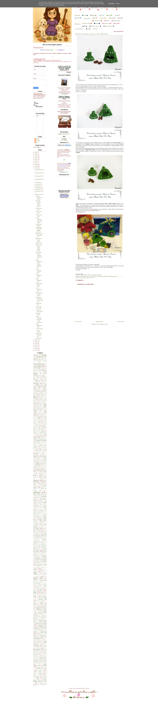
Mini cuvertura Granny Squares (39, 240)
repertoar (44, 608)
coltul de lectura (40, 436)
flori (41, 472)
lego (42, 525)
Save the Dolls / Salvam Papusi (39, 628)
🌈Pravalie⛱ (77, 24)
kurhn (41, 520)
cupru (40, 448)
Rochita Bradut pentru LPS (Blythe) (92, 34)
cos (43, 441)
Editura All (37, 465)
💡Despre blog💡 (103, 18)
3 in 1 (45, 361)
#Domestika (44, 355)
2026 (36, 152)
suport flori (44, 646)
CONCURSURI (64, 93)
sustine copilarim (40, 647)
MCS (34, 544)
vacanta (45, 667)
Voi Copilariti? (64, 140)
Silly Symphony (40, 637)
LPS (44, 530)
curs (45, 448)
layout (37, 524)
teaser (41, 651)
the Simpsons (35, 656)
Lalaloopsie (42, 521)
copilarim (38, 140)
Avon (34, 395)
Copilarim (71, 688)
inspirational (38, 502)
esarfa (34, 466)
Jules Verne (40, 509)
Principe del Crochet (37, 593)
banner (42, 396)
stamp (45, 641)
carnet (45, 418)
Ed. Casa (44, 464)
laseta (45, 523)
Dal (36, 450)
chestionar (44, 427)
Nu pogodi (38, 565)
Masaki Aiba (36, 542)
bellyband (44, 400)
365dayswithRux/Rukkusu (39, 363)
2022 (36, 159)
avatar (37, 394)
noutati (45, 564)
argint (42, 391)
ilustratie (41, 501)
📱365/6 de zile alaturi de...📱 (95, 26)
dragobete (37, 462)
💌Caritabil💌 (117, 15)
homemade (43, 496)
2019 (36, 164)
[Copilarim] (40, 134)
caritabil (44, 417)
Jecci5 (41, 507)
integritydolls (36, 505)
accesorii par (41, 370)
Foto (35, 475)
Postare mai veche (120, 321)
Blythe (85, 276)
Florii (42, 473)
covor (43, 442)
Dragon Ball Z (44, 462)
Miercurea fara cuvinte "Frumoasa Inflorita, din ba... (39, 255)
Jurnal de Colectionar (38, 511)
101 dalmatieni (38, 361)
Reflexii (38, 608)
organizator (41, 570)
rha (36, 142)
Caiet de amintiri (41, 413)
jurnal (42, 510)
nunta (45, 565)
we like (37, 677)
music (38, 561)
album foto (38, 380)
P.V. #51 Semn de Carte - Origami (39, 330)
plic (36, 585)
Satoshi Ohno (36, 627)
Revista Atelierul (42, 612)
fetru (34, 470)
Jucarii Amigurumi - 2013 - (39, 280)
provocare (44, 596)
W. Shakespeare (43, 676)
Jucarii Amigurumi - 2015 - (39, 275)
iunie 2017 (38, 184)
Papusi (77, 277)
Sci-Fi (37, 630)
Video (40, 673)
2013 (36, 345)
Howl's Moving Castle (41, 497)
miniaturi (35, 553)
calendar (35, 415)
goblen (34, 483)
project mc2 (41, 595)
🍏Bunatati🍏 (109, 15)
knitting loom (38, 516)
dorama (38, 461)
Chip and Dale (41, 429)
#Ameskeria (35, 354)
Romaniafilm (36, 614)
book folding (38, 405)
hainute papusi (100, 276)
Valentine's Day (40, 668)
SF (36, 634)
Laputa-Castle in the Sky (38, 523)
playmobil (44, 584)
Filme (45, 470)
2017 (36, 168)
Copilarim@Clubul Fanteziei (41, 440)
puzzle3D (35, 603)
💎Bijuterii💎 (101, 15)
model (45, 558)
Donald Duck (43, 460)
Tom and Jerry (43, 660)
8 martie (39, 368)
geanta (45, 480)
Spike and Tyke (39, 641)
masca (42, 542)
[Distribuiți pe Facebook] (82, 274)
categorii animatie (43, 423)
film (41, 470)
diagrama (39, 457)
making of (38, 533)
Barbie (34, 397)
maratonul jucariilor (40, 537)
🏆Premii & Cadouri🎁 (87, 23)
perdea (41, 579)
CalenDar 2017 (39, 338)
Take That (38, 650)
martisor (44, 539)
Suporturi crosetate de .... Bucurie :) (39, 198)
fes (44, 469)
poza (80, 277)
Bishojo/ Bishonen (43, 403)
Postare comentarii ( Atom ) (102, 324)
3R (45, 366)
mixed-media (43, 556)
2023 (36, 157)
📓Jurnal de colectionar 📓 (108, 26)
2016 (36, 339)
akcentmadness (36, 379)
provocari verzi (42, 599)
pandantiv (35, 573)
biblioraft (43, 401)
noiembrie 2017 (39, 172)
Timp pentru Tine (42, 658)
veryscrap (35, 672)
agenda (38, 376)
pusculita (42, 602)
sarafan (45, 622)
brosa (38, 408)
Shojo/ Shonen (43, 636)
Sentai (37, 632)
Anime (35, 387)
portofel (43, 588)
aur (45, 393)
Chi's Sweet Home (40, 428)
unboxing (39, 667)
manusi (45, 535)
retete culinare (43, 610)
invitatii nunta (38, 506)
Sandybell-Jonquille (42, 621)
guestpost (35, 484)
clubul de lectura (43, 433)
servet (42, 633)
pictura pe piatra (38, 581)
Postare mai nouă (78, 321)
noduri (41, 564)
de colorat (38, 451)
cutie (37, 449)
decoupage (35, 454)
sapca (41, 622)
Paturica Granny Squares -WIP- (39, 285)
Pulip (38, 600)
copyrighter (38, 441)
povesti (41, 589)
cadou (88, 276)
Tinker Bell (38, 659)
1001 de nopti (43, 359)
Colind (44, 435)
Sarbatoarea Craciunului (86, 277)
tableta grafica (36, 649)
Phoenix (42, 580)
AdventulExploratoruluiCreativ (39, 375)
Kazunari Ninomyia (37, 512)
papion (37, 576)
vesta (40, 672)
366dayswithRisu (37, 366)
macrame (35, 532)
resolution (35, 610)
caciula (39, 412)
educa (44, 465)
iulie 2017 (38, 182)
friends (41, 477)
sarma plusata (40, 626)
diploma (44, 457)
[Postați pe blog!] (78, 274)
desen (34, 456)
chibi (34, 429)
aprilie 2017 (38, 187)
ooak (35, 569)
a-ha (39, 369)
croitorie (42, 445)
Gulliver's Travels (43, 484)
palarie (43, 572)
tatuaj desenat (35, 651)
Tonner (35, 664)
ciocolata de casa (36, 431)
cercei (40, 426)
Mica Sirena (41, 547)
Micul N (37, 550)
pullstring (43, 600)
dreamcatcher (38, 464)
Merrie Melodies (38, 546)
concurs (35, 437)
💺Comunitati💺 (78, 18)
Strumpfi (43, 643)
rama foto (38, 605)
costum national (36, 442)
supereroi (44, 645)
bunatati (35, 411)
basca (45, 397)
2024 (36, 155)
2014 (36, 343)
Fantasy (35, 467)
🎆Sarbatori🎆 (97, 23)
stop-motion (38, 642)
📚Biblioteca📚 (93, 15)
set (45, 633)
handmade (105, 276)
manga (37, 534)
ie (36, 501)
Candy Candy (42, 415)
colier (38, 435)
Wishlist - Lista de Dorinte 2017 (39, 335)
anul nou (44, 389)
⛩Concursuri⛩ (87, 18)
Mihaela (44, 551)
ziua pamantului (43, 684)
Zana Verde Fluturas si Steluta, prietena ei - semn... (39, 203)
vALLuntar (35, 669)
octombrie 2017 (39, 176)
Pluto (41, 585)
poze (41, 591)
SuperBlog (36, 645)
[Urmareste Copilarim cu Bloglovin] (64, 146)
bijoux (35, 403)
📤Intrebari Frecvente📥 (97, 20)
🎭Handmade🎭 (112, 18)
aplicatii (38, 390)
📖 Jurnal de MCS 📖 (79, 28)
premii (35, 592)
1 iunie (42, 358)
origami (35, 572)
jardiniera (44, 506)
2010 (36, 350)
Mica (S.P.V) (38, 232)
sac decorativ (42, 618)
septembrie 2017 (39, 179)
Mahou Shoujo (43, 532)
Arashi (36, 391)
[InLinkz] (64, 159)
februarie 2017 (39, 191)
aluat (43, 382)
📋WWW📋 (95, 28)
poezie (45, 585)
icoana (42, 500)
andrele (38, 385)
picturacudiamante (37, 583)
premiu (42, 592)
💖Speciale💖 (116, 23)
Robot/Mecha (41, 613)
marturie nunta (41, 541)
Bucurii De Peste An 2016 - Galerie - (39, 294)
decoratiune (36, 453)
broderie (44, 406)
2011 (36, 348)
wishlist (38, 678)
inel (45, 501)
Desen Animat (43, 456)
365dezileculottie (40, 365)
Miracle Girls (44, 555)
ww (45, 681)
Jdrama (36, 507)
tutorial (44, 665)
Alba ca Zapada (43, 379)
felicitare (38, 469)
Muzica (44, 561)
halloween (35, 488)
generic (37, 482)
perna (45, 579)
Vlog (41, 675)
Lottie (39, 531)
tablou (45, 649)
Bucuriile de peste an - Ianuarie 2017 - (39, 235)
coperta (43, 437)
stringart (44, 642)
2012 (36, 346)
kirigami (44, 515)
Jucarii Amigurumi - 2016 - (39, 271)
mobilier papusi (38, 558)
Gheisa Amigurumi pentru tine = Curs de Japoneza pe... (39, 319)
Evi (44, 466)
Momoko (37, 560)
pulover (35, 602)
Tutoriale (64, 138)
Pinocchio (39, 584)
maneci (45, 533)
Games (41, 479)
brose (43, 408)
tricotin (38, 665)
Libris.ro (43, 527)
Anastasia (44, 383)
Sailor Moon (35, 619)
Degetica (42, 454)
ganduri (94, 276)
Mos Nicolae (43, 560)
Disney (38, 459)
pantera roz (44, 574)
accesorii (35, 370)
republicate (39, 609)
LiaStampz (35, 527)
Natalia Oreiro (41, 562)
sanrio (37, 622)
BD (37, 399)
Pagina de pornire (99, 321)
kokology (40, 517)
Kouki (41, 519)
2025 (36, 154)
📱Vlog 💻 (88, 28)
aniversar (44, 387)
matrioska (43, 543)
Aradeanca (44, 390)
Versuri (40, 671)
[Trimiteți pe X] (80, 274)
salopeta (34, 621)
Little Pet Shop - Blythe (112, 276)
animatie (40, 386)
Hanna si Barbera (37, 493)
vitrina (35, 675)
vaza (41, 669)
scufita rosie (42, 630)
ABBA (43, 369)
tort (40, 664)
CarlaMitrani (38, 418)
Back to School (41, 395)
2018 (36, 166)
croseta (91, 276)
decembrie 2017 (39, 169)
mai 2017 (38, 186)
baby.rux (38, 139)
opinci (44, 569)
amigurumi (81, 276)
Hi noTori (37, 496)
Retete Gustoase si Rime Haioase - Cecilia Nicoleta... (39, 247)
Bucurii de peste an (38, 409)
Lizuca (43, 529)
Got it (118, 3)
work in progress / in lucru (39, 679)
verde (45, 669)
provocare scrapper (42, 597)
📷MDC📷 (84, 26)
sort (34, 641)
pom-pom (44, 586)
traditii (92, 277)
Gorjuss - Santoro (41, 483)
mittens (37, 556)
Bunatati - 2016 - (39, 243)
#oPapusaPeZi (39, 357)
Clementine (35, 432)
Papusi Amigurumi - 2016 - (39, 326)
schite (45, 628)
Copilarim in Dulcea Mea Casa (39, 439)
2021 (36, 161)
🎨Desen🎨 (94, 18)
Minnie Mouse (36, 555)
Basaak (40, 397)
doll (38, 460)
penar (37, 579)
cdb (37, 424)
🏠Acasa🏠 (77, 15)
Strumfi (37, 643)
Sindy (44, 638)
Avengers (43, 394)
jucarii (45, 507)
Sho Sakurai (35, 636)
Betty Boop (37, 401)
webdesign (44, 677)
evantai (39, 466)
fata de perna (43, 467)
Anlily (38, 389)
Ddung (45, 450)
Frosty (34, 478)
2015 (36, 341)
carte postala (40, 421)
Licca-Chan (36, 528)
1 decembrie (35, 358)
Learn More (111, 3)
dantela (40, 450)
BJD (36, 404)
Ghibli (42, 482)
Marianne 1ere (44, 538)
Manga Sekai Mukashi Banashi (39, 535)
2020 (36, 162)
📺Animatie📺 (85, 15)
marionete (38, 539)
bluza (40, 404)
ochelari (37, 567)
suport (37, 646)
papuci (42, 576)
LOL (34, 530)
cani (34, 416)
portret (34, 589)
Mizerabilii (38, 557)
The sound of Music (43, 656)
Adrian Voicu (36, 371)
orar (34, 570)
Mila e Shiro (37, 552)
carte (40, 419)
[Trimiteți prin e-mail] (76, 274)
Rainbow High (43, 604)
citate (42, 431)
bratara (45, 405)
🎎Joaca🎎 (120, 18)
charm (39, 427)
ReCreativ (44, 607)
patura (45, 578)
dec (44, 451)
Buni (45, 411)
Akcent (42, 378)
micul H (45, 548)
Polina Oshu (38, 586)
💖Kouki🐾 (106, 20)
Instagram (44, 502)
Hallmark (43, 487)
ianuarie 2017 (39, 194)
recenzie (38, 607)
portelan (37, 588)
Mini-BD (43, 552)
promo (35, 596)
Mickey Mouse (36, 548)
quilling (35, 604)
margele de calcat (36, 538)
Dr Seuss (44, 461)
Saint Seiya (43, 619)
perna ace (37, 580)
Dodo (45, 459)
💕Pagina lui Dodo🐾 (116, 20)
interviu (45, 505)
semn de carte (43, 631)
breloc (38, 406)
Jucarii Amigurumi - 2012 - (39, 290)
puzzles (42, 603)
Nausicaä (35, 564)
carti (40, 422)
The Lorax (42, 655)
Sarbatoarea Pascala (42, 625)
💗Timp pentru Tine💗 (106, 23)
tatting (43, 650)
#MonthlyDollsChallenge (41, 356)
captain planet (39, 416)
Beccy (39, 400)
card (39, 417)
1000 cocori (36, 359)
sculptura (35, 631)
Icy (45, 500)
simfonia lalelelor (36, 638)
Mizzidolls (44, 557)
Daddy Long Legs (43, 449)
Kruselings (35, 520)
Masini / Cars (36, 543)
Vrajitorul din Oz (36, 676)
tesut (42, 654)
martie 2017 (38, 189)
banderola (35, 396)
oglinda (43, 567)
